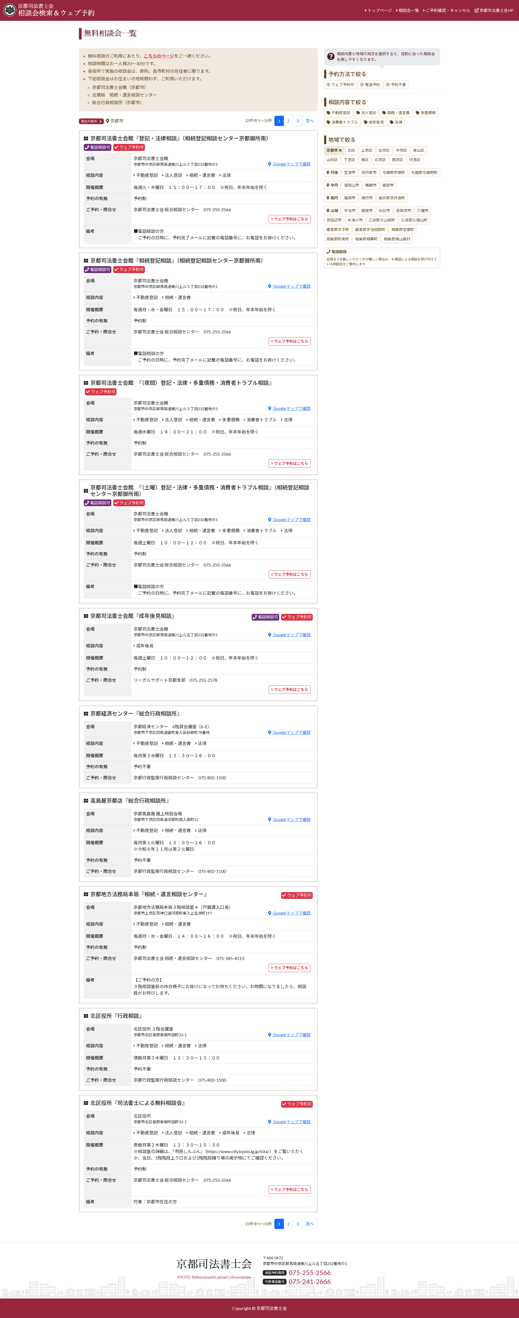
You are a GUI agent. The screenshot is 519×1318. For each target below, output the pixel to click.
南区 (365, 160)
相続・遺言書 (398, 113)
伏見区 (415, 160)
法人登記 (368, 113)
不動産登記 (340, 113)
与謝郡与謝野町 (424, 172)
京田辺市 (334, 220)
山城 (334, 211)
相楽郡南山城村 (397, 239)
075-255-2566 (310, 1272)
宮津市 (349, 172)
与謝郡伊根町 (393, 172)
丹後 (334, 172)
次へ (309, 121)
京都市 (332, 150)
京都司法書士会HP (497, 10)
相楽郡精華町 (366, 239)
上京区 (366, 150)
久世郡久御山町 (414, 220)
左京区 (384, 150)
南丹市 (367, 198)
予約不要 (398, 85)
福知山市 (351, 185)
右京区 (380, 160)
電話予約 (372, 85)
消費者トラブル (344, 122)
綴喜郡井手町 (338, 229)
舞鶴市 (371, 185)
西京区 (397, 160)
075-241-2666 (310, 1281)
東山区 (418, 150)
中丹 (334, 185)
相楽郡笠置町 (402, 229)
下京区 (349, 160)
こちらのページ (159, 56)
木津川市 (355, 220)
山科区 (332, 160)
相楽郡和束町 (338, 239)
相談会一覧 (409, 10)
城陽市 (367, 211)
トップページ (380, 10)
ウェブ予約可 (342, 85)
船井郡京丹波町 (392, 198)
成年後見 (376, 122)
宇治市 (349, 211)
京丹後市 (369, 172)
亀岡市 (349, 198)
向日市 (384, 211)
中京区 (401, 150)
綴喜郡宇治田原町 (370, 229)
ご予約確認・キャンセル (448, 10)
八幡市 (422, 211)
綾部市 (388, 185)
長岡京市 (403, 211)
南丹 (334, 198)
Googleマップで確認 (291, 164)
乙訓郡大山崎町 (382, 220)
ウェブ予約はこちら (291, 219)
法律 (398, 122)
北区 (351, 150)
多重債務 (428, 113)
